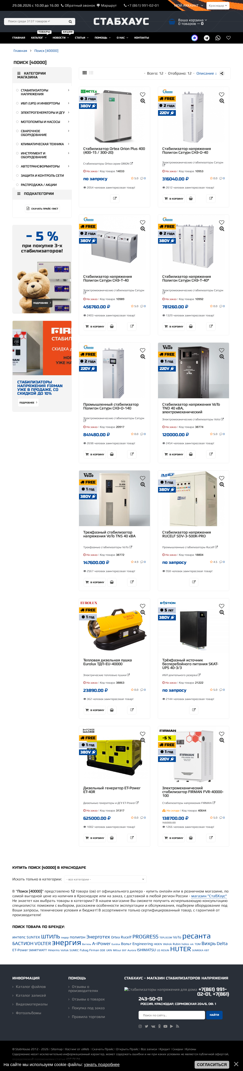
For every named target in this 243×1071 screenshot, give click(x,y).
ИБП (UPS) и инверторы (40, 103)
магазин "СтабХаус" (209, 896)
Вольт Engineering (137, 943)
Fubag (84, 950)
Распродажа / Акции (39, 185)
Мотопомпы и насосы (40, 122)
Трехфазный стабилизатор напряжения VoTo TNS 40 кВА (109, 534)
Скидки (178, 1049)
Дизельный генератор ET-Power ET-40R (111, 790)
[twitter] (146, 1026)
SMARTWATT (38, 950)
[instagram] (140, 1026)
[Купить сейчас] (191, 198)
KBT (206, 950)
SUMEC (74, 950)
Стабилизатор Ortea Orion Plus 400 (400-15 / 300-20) (114, 150)
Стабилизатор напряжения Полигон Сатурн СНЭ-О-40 (186, 150)
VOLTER (42, 943)
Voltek (65, 950)
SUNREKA (197, 950)
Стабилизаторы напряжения (34, 92)
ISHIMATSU (146, 950)
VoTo (177, 937)
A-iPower (101, 943)
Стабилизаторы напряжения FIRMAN (187, 803)
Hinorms (54, 950)
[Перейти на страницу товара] (114, 118)
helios (185, 944)
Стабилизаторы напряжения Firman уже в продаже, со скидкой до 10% (40, 388)
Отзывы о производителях (83, 988)
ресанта (196, 935)
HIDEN (158, 944)
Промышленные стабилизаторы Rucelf (188, 547)
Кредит (164, 1049)
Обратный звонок (80, 5)
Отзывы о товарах (88, 999)
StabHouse (22, 1049)
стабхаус (121, 21)
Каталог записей (31, 995)
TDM (198, 944)
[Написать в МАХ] (194, 37)
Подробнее (41, 303)
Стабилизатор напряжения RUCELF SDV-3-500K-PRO (186, 534)
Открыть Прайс (127, 1049)
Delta (222, 943)
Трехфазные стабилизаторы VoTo (106, 547)
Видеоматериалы (32, 1004)
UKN (109, 950)
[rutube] (171, 1026)
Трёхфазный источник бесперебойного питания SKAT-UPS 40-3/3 (190, 664)
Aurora (131, 950)
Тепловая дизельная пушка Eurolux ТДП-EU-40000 (107, 662)
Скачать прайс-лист (44, 208)
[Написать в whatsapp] (217, 37)
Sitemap (57, 1049)
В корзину (176, 198)
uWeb (85, 1049)
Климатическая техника (42, 144)
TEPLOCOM (165, 937)
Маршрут (109, 5)
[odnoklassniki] (159, 1026)
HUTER (180, 949)
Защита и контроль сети (42, 175)
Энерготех (98, 937)
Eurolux (116, 944)
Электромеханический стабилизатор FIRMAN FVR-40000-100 (193, 792)
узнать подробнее (102, 1064)
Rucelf (126, 937)
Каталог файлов (31, 986)
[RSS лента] (177, 1026)
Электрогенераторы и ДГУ (43, 112)
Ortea (115, 937)
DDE (102, 950)
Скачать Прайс (103, 1049)
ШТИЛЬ (50, 936)
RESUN (165, 950)
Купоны (190, 1049)
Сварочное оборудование (34, 133)
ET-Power (20, 950)
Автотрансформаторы (40, 166)
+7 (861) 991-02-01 (143, 5)
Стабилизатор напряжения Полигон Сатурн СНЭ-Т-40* (186, 278)
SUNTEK (33, 937)
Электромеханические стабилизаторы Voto (191, 419)
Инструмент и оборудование (34, 155)
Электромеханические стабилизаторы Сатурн (193, 162)
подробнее (27, 402)
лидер (65, 937)
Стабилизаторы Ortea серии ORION (106, 163)
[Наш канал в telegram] (207, 37)
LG (158, 950)
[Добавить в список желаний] (142, 95)
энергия (66, 942)
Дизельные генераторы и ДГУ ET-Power (109, 803)
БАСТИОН (22, 943)
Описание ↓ (206, 73)
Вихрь (208, 943)
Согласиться (212, 1065)
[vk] (153, 1026)
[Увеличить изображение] (142, 101)
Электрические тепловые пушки (105, 675)
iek (192, 944)
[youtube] (165, 1026)
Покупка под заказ (88, 1008)
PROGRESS (145, 936)
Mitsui (117, 950)
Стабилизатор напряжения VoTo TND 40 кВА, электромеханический (191, 408)
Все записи (149, 1049)
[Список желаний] (228, 37)
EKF (124, 950)
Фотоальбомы (28, 1013)
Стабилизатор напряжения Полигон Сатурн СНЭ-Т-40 (107, 278)
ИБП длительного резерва (180, 675)
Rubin (177, 944)
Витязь (86, 944)
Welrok (167, 944)
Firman (94, 950)
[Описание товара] (114, 198)
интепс (19, 937)
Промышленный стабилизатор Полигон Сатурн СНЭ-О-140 (111, 406)
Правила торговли (88, 1016)
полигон (77, 937)
